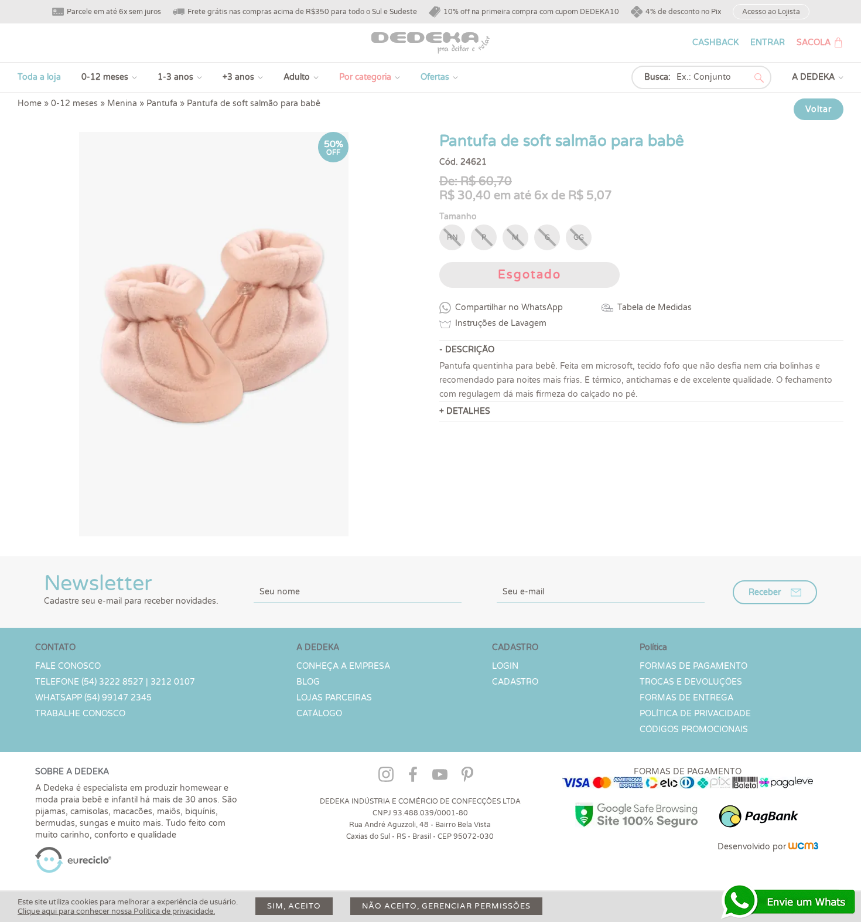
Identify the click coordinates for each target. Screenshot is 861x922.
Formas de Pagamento (693, 666)
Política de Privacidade (695, 714)
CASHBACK (715, 42)
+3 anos (238, 77)
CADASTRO (515, 682)
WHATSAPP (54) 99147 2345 (93, 698)
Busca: (657, 77)
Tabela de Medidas (654, 307)
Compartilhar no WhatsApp (509, 307)
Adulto (296, 77)
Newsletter (131, 588)
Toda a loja (39, 77)
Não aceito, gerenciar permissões (446, 906)
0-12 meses (104, 77)
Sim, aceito (294, 906)
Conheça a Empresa (343, 666)
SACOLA (814, 42)
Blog (308, 682)
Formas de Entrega (686, 698)
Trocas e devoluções (691, 682)
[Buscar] (759, 78)
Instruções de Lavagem (500, 323)
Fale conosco (68, 666)
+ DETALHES (464, 411)
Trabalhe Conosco (80, 714)
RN (452, 237)
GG (578, 237)
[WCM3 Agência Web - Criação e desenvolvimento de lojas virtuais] (803, 847)
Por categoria (365, 77)
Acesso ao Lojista (771, 12)
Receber (765, 592)
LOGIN (505, 666)
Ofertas (435, 77)
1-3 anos (175, 77)
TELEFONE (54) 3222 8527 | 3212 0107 (115, 682)
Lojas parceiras (334, 698)
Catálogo (319, 714)
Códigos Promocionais (694, 729)
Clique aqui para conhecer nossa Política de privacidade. (116, 911)
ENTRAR (767, 42)
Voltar (818, 109)
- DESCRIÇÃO (466, 350)
